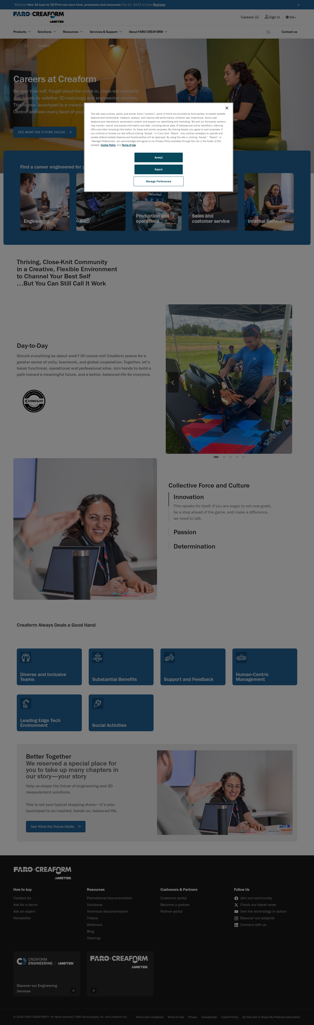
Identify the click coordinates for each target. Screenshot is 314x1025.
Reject (158, 169)
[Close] (227, 108)
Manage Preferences (158, 181)
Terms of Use (129, 144)
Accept (159, 157)
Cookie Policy (108, 144)
